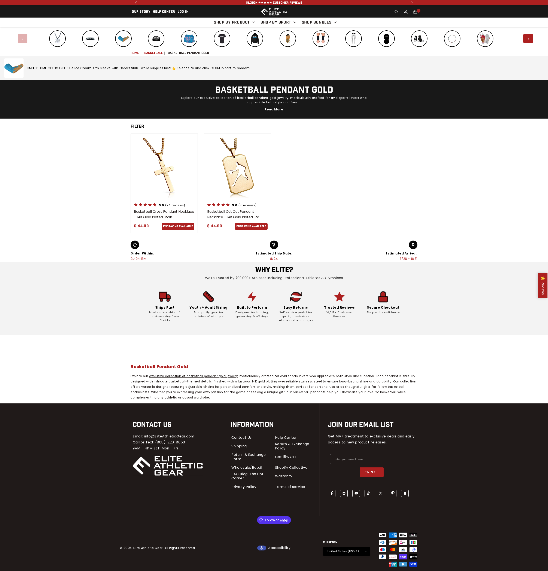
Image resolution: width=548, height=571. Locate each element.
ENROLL (371, 472)
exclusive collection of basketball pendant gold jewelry (193, 376)
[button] (396, 11)
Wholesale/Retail (246, 467)
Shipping (239, 446)
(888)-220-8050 (170, 442)
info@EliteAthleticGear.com (169, 436)
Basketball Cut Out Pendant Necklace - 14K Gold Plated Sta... (234, 214)
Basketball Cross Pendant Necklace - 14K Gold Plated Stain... (164, 214)
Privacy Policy (243, 487)
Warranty (283, 476)
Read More (274, 109)
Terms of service (290, 487)
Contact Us (241, 438)
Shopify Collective (291, 467)
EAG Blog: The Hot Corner (247, 476)
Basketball (153, 53)
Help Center (286, 438)
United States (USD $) (343, 551)
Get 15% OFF (286, 457)
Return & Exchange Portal (248, 457)
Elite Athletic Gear (148, 548)
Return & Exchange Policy (292, 446)
